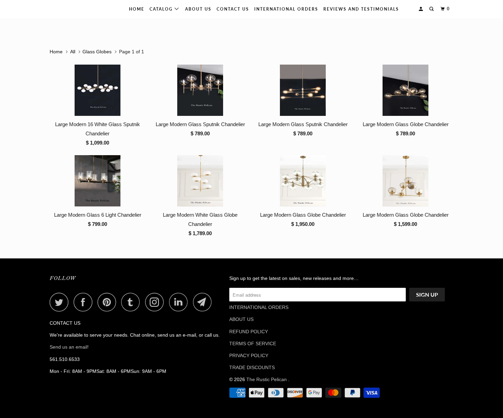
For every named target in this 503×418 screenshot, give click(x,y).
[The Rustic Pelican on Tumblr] (132, 302)
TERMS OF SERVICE (252, 343)
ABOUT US (241, 319)
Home (136, 9)
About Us (198, 9)
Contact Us (233, 9)
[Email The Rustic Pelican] (204, 302)
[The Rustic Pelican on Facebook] (85, 302)
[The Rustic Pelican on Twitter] (61, 302)
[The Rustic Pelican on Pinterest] (109, 302)
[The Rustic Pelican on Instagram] (156, 302)
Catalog (162, 9)
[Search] (432, 9)
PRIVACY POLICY (248, 355)
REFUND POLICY (248, 331)
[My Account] (421, 9)
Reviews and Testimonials (361, 9)
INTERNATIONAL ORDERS (286, 9)
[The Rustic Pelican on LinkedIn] (180, 302)
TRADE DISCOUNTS (252, 367)
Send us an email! (69, 347)
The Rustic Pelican (71, 9)
